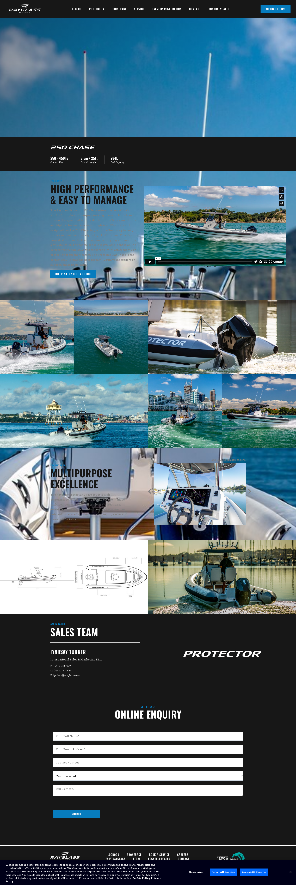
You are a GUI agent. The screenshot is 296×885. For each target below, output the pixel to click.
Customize (196, 872)
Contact (195, 9)
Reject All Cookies (223, 872)
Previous (149, 491)
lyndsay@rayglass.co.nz (66, 675)
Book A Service (159, 854)
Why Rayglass (116, 858)
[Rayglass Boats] (23, 9)
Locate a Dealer (159, 858)
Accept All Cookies (254, 872)
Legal (137, 858)
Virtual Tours (276, 9)
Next (249, 491)
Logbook (113, 854)
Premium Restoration (167, 9)
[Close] (290, 872)
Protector (96, 9)
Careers (182, 854)
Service (139, 9)
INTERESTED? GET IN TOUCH (73, 274)
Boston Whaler (219, 9)
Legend (77, 9)
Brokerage (119, 9)
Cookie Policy (141, 878)
